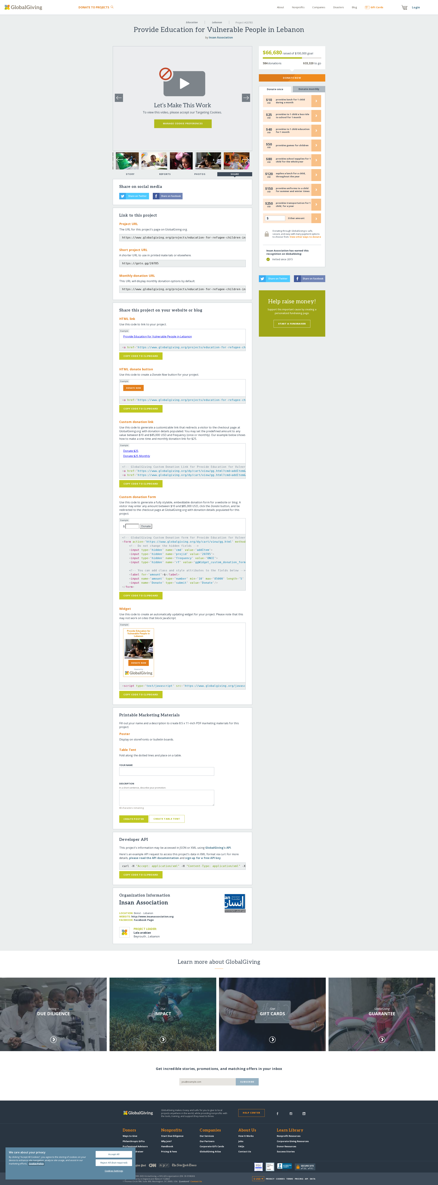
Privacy (270, 1178)
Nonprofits (298, 7)
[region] (70, 1163)
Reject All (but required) (113, 1162)
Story (130, 174)
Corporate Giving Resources (293, 1141)
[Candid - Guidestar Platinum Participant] (271, 1167)
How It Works (246, 1135)
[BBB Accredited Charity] (286, 1167)
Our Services (207, 1135)
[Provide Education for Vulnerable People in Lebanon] (139, 649)
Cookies (280, 1178)
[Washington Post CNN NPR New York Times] (171, 1166)
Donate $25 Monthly (136, 456)
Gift (377, 7)
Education (191, 22)
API (306, 1178)
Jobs (240, 1141)
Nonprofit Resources (288, 1135)
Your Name (126, 765)
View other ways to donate (305, 236)
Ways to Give (130, 1135)
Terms (289, 1178)
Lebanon (217, 22)
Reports (165, 174)
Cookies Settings (114, 1170)
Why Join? (166, 1141)
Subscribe (247, 1081)
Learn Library (290, 1130)
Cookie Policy (36, 1163)
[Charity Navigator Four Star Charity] (260, 1167)
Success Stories (286, 1151)
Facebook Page (144, 920)
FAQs (241, 1146)
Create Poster (134, 818)
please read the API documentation (154, 858)
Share (235, 174)
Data (312, 1178)
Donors (129, 1130)
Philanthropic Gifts (134, 1141)
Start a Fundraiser (292, 323)
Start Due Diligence (172, 1135)
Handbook (167, 1146)
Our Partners (207, 1141)
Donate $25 (130, 451)
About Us (247, 1130)
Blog (354, 7)
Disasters (338, 7)
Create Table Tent (166, 818)
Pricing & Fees (169, 1151)
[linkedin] (303, 1113)
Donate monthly (309, 89)
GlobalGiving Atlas (210, 1151)
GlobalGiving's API (218, 848)
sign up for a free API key (203, 858)
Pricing (299, 1178)
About (280, 7)
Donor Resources (286, 1146)
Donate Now (292, 77)
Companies (318, 7)
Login (416, 7)
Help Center (251, 1112)
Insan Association (221, 37)
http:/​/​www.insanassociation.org (152, 916)
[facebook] (277, 1113)
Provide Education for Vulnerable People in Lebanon (157, 336)
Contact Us (244, 1151)
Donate (94, 7)
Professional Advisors (135, 1146)
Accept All (113, 1154)
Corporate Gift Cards (212, 1146)
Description (126, 783)
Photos (199, 174)
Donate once (275, 89)
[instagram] (291, 1113)
